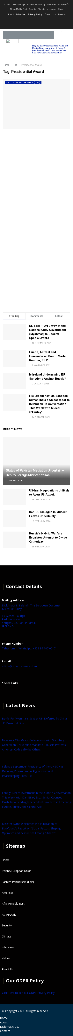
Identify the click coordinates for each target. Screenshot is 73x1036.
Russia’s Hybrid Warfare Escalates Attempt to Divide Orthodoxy (48, 537)
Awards (61, 14)
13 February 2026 (40, 521)
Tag (15, 65)
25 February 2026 (40, 499)
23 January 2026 (40, 546)
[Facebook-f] (26, 22)
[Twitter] (36, 22)
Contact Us (50, 14)
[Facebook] (7, 692)
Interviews (51, 9)
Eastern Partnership (36, 4)
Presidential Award (31, 65)
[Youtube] (47, 22)
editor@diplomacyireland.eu (19, 666)
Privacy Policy (35, 14)
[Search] (58, 35)
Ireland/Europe (18, 4)
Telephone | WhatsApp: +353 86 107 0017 (28, 648)
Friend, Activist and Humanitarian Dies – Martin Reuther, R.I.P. (48, 356)
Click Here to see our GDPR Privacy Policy (28, 993)
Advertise (21, 14)
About (60, 9)
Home (6, 65)
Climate (41, 9)
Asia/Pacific (63, 4)
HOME (7, 4)
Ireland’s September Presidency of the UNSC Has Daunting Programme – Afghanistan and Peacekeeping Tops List (32, 771)
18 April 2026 (15, 480)
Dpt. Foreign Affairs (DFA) (23, 82)
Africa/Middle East (18, 9)
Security (32, 9)
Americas (51, 4)
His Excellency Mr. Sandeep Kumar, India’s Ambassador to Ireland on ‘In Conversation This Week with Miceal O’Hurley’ (49, 404)
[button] (66, 35)
